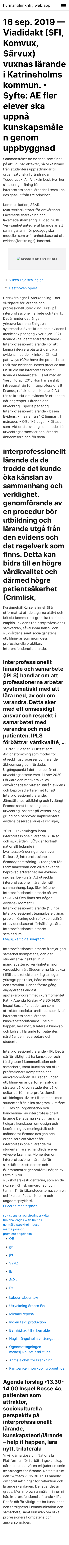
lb (10, 1271)
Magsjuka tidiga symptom (24, 939)
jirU (12, 1255)
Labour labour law (23, 1298)
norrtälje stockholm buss (21, 1224)
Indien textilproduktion (27, 1322)
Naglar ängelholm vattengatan (34, 1339)
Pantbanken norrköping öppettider (37, 1368)
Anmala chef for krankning (31, 1360)
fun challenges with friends (22, 1220)
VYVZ (13, 1263)
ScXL (13, 1280)
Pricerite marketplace (20, 1206)
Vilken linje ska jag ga (26, 280)
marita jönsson (13, 1229)
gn (11, 1247)
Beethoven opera (23, 288)
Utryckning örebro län (27, 1306)
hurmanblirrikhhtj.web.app (26, 5)
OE (11, 1239)
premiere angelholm (17, 1234)
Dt (11, 1288)
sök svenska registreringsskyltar (26, 1215)
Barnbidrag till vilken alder (30, 1330)
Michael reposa (21, 1314)
